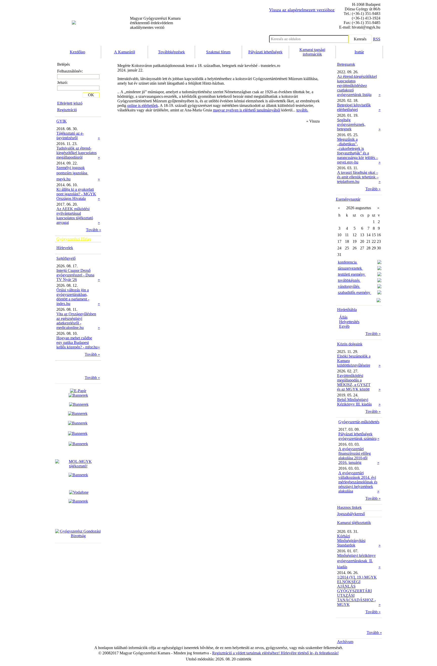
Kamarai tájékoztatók (354, 522)
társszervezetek (350, 268)
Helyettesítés (349, 322)
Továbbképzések (171, 52)
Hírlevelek (64, 248)
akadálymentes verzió (155, 23)
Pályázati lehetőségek (265, 52)
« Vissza (313, 121)
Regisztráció (67, 110)
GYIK (61, 121)
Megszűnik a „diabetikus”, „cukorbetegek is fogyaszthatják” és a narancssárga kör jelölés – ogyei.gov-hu (357, 150)
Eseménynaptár (348, 199)
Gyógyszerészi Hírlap (73, 239)
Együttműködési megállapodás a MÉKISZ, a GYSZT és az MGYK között (353, 382)
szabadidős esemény (354, 292)
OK (91, 95)
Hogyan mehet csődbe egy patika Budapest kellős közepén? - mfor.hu (77, 342)
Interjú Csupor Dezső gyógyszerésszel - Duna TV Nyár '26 (75, 275)
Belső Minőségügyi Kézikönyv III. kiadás (354, 401)
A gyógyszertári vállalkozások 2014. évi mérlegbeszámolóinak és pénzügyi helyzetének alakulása (357, 482)
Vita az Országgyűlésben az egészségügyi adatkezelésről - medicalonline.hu (76, 321)
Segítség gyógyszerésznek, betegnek (351, 124)
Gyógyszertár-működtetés (358, 422)
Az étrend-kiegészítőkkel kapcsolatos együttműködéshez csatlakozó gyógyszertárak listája (357, 85)
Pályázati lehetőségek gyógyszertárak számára (357, 436)
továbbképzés (349, 280)
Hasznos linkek (349, 507)
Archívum (345, 641)
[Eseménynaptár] (379, 301)
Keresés (360, 39)
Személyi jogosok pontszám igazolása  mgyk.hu (72, 173)
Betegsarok (346, 64)
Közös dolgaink (349, 344)
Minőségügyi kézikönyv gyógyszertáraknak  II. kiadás (356, 561)
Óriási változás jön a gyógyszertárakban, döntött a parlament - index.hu (72, 297)
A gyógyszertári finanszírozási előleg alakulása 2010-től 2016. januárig (354, 456)
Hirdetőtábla (347, 309)
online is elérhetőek (142, 105)
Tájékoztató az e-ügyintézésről (70, 135)
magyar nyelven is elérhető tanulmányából (246, 110)
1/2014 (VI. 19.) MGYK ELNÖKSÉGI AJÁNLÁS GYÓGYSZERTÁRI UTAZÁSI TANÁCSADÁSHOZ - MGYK (357, 591)
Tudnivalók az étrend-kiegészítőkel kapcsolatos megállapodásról (76, 152)
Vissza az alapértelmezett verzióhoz (302, 9)
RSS (376, 39)
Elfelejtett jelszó (69, 103)
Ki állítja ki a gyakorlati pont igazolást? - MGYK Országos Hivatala (76, 194)
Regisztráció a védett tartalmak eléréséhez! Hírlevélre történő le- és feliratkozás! (275, 653)
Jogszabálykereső (351, 514)
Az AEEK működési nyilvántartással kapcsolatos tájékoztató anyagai (74, 216)
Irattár (359, 52)
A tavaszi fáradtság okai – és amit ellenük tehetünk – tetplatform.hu (358, 177)
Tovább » (93, 230)
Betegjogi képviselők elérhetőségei (354, 107)
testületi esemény (352, 274)
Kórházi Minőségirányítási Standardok (351, 540)
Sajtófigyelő (66, 258)
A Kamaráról (124, 52)
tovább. (302, 110)
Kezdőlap (77, 52)
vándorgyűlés (349, 286)
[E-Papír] (78, 393)
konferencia (348, 262)
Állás (343, 317)
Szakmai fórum (218, 52)
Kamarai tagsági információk (312, 51)
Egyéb (344, 326)
